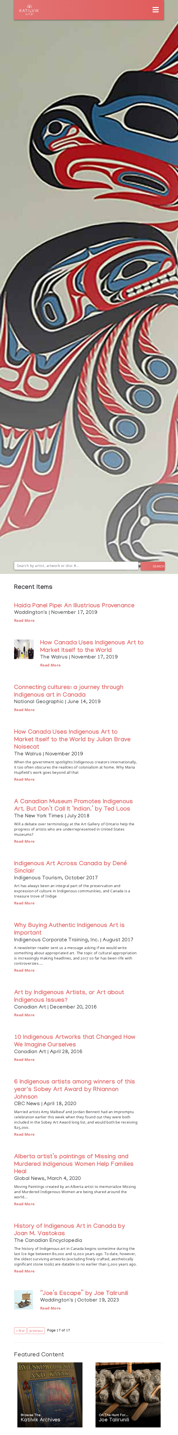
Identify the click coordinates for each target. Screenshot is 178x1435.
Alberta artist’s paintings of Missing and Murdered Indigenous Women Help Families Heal (74, 1165)
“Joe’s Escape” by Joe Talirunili (84, 1294)
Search (158, 566)
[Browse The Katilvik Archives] (49, 1395)
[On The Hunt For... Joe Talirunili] (128, 1395)
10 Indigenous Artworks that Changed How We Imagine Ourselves (75, 1041)
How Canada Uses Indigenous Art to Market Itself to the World (91, 647)
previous (36, 1331)
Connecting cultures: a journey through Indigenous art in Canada (68, 691)
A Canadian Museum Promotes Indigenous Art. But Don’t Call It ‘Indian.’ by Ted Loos (73, 806)
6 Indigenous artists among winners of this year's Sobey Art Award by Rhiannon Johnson (74, 1090)
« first (20, 1331)
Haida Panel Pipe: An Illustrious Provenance (74, 606)
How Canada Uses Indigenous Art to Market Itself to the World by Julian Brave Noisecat (72, 740)
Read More (24, 620)
